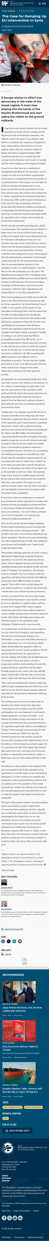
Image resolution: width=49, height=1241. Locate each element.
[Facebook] (3, 941)
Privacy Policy (19, 1237)
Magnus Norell (12, 26)
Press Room (6, 1178)
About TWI (6, 1211)
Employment (6, 1237)
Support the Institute (21, 1211)
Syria (6, 1118)
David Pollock (26, 26)
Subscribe (6, 1180)
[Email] (20, 941)
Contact (5, 1175)
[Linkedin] (14, 941)
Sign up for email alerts (19, 1130)
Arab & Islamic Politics (12, 1107)
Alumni (36, 1211)
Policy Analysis (9, 11)
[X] (9, 941)
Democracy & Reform (33, 1107)
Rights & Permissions (35, 1237)
